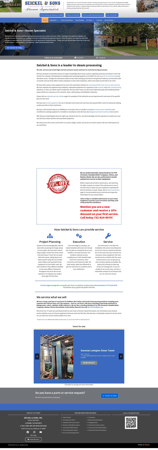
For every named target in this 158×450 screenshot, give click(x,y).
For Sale (89, 20)
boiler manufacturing (114, 87)
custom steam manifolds (103, 109)
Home (45, 20)
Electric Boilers (88, 346)
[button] (37, 356)
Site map (33, 435)
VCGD (147, 445)
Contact (99, 20)
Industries (53, 20)
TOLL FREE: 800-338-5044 (30, 426)
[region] (79, 39)
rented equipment (52, 103)
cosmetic (101, 87)
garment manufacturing (109, 76)
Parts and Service (67, 20)
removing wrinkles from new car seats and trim (104, 85)
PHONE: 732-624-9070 (34, 423)
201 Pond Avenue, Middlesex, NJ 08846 (34, 429)
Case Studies (79, 20)
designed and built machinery (99, 112)
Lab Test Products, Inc (95, 307)
